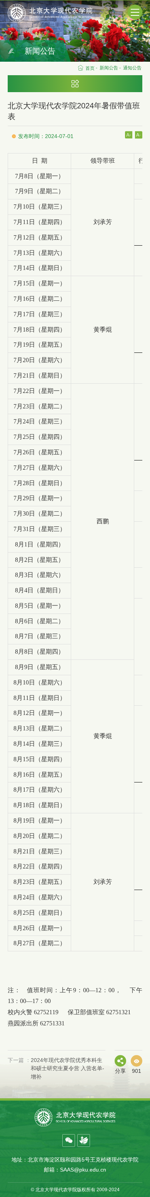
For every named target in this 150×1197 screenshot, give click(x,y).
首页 (90, 68)
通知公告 (132, 68)
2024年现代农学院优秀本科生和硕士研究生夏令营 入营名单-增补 (56, 1068)
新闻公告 (109, 68)
